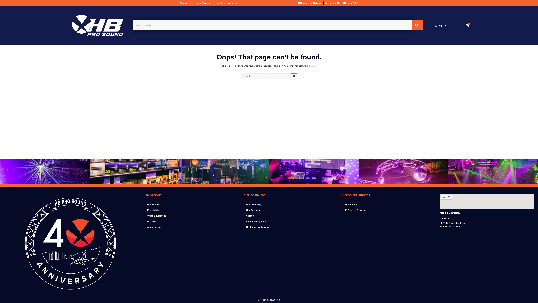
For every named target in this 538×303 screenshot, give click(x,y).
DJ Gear (151, 221)
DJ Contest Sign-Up (355, 210)
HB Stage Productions (258, 227)
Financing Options (256, 221)
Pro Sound (153, 204)
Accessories (154, 227)
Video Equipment (156, 216)
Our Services (253, 210)
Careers (250, 216)
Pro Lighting (153, 210)
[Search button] (294, 76)
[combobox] (272, 25)
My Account (350, 204)
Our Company (253, 204)
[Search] (417, 25)
